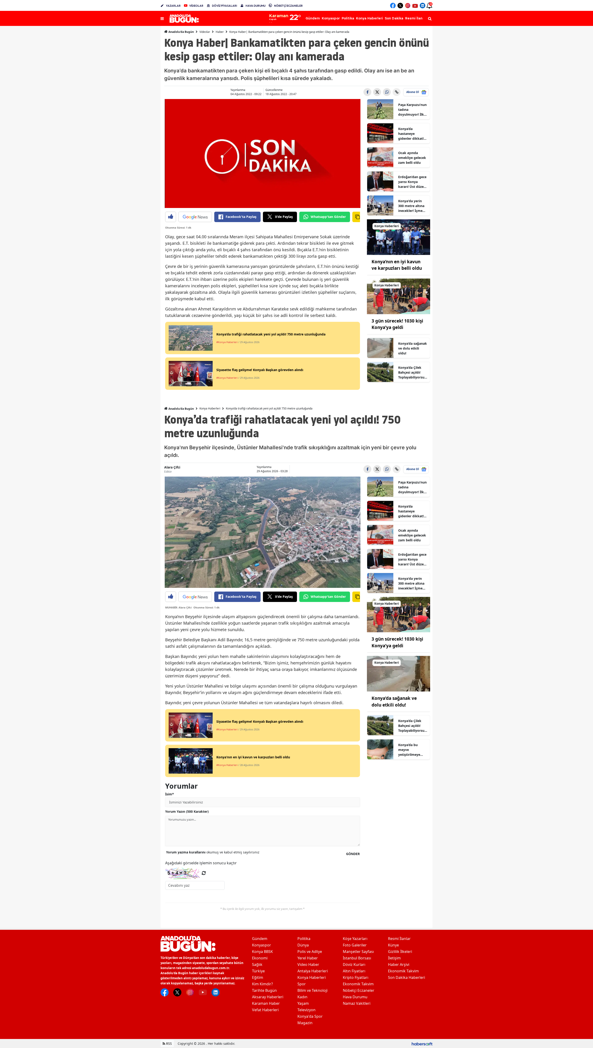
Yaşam (303, 1003)
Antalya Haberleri (312, 971)
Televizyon (306, 1009)
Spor (301, 983)
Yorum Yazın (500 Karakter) (187, 811)
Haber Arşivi (398, 964)
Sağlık (257, 964)
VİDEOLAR (196, 5)
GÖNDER (353, 854)
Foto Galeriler (355, 945)
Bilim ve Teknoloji (312, 990)
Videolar (204, 32)
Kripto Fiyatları (355, 977)
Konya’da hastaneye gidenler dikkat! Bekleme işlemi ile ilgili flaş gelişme (412, 134)
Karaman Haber (266, 1003)
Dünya (303, 945)
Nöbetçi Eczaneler (358, 990)
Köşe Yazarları (355, 938)
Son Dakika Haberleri (406, 977)
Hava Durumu (355, 996)
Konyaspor (261, 945)
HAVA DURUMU (255, 5)
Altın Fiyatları (354, 971)
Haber (220, 32)
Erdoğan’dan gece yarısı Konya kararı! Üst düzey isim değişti (412, 182)
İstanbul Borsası (357, 958)
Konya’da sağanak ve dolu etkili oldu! (412, 348)
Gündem (259, 938)
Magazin (304, 1022)
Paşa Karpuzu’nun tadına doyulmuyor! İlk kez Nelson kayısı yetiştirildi (412, 109)
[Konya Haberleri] (398, 236)
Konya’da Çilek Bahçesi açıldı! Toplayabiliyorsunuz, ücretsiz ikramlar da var (412, 372)
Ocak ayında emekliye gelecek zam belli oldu (412, 158)
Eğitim (257, 977)
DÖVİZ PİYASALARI (224, 5)
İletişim (394, 958)
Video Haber (308, 964)
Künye (393, 945)
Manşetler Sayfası (358, 951)
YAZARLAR (173, 5)
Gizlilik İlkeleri (400, 951)
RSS (168, 1043)
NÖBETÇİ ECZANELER (288, 5)
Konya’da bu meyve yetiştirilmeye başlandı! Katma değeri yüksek (411, 750)
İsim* (169, 794)
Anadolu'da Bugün (181, 32)
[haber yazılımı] (422, 1043)
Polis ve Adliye (309, 951)
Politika (303, 938)
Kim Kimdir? (262, 983)
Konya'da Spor (310, 1016)
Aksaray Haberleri (267, 996)
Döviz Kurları (354, 964)
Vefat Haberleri (265, 1009)
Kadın (302, 996)
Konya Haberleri (209, 408)
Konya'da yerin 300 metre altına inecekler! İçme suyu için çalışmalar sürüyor (411, 206)
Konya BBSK (262, 951)
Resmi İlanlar (399, 938)
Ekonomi (260, 958)
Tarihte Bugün (264, 990)
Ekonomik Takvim (358, 983)
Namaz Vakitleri (356, 1003)
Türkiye (258, 971)
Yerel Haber (307, 958)
